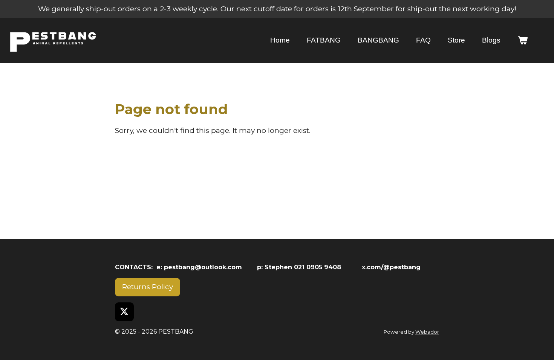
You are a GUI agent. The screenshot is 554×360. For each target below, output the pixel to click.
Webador (427, 332)
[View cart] (522, 40)
